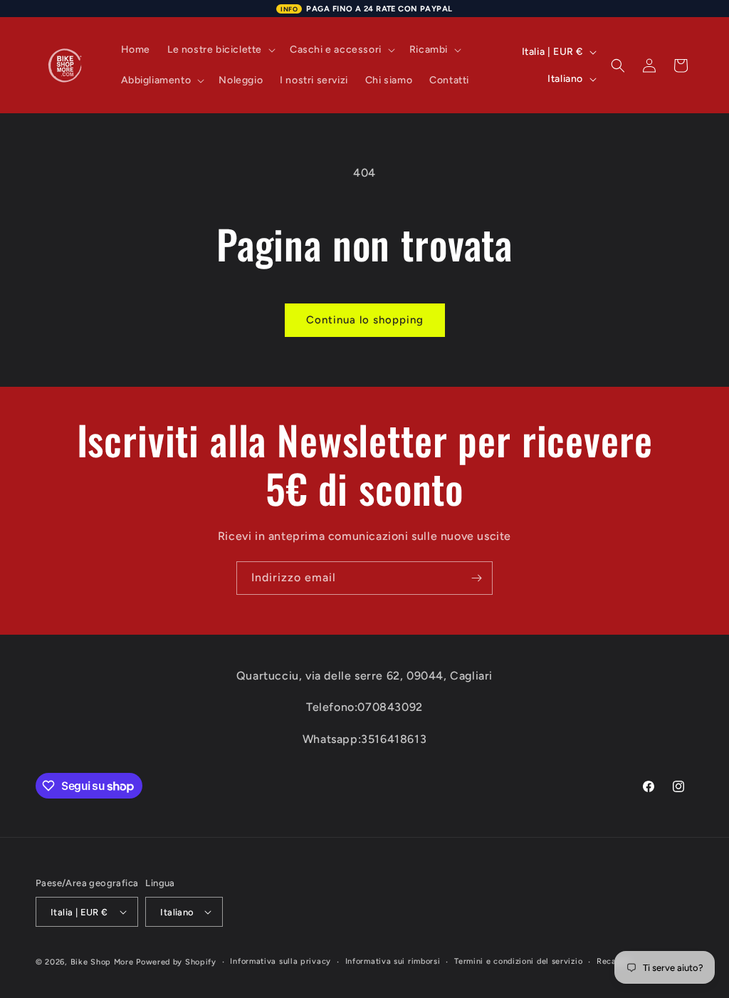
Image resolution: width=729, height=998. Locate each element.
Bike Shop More (102, 962)
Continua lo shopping (365, 319)
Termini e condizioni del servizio (518, 961)
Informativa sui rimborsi (393, 961)
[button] (220, 50)
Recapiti (614, 961)
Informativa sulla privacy (280, 961)
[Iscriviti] (476, 578)
